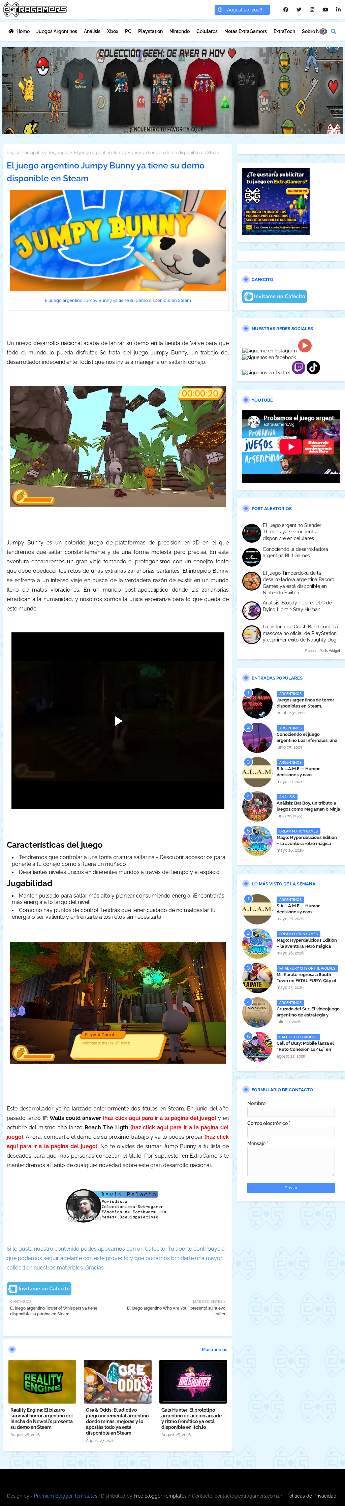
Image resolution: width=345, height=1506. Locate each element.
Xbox (112, 31)
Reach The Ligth (106, 1127)
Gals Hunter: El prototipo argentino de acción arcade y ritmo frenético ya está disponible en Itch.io (191, 1418)
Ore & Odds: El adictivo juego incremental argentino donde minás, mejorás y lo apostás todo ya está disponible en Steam (117, 1421)
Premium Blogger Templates (65, 1496)
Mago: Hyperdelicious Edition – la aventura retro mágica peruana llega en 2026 (307, 843)
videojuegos (56, 152)
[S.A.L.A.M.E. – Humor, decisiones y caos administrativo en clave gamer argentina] (257, 772)
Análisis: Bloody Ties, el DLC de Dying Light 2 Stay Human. (297, 606)
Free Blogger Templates (160, 1496)
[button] (333, 31)
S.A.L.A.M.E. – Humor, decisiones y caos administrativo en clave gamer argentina (308, 778)
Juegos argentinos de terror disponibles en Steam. (305, 703)
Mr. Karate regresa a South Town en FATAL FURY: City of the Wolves (307, 980)
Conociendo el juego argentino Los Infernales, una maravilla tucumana (307, 740)
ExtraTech (284, 31)
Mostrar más (214, 1349)
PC (128, 31)
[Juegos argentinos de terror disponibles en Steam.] (257, 703)
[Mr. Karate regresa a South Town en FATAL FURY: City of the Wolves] (257, 978)
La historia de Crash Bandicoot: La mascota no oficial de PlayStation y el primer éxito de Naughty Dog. (300, 633)
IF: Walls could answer (71, 1118)
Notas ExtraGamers (245, 31)
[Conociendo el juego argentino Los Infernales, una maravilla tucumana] (257, 738)
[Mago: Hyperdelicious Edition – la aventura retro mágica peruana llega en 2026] (257, 841)
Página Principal (23, 152)
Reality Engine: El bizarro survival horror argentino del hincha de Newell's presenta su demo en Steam (41, 1418)
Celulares (207, 31)
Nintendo (179, 31)
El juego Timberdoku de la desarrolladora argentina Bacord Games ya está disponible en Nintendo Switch (299, 583)
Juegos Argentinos (56, 31)
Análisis (92, 31)
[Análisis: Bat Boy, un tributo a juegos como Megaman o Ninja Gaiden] (257, 806)
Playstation (150, 31)
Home (23, 31)
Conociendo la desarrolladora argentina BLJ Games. (295, 552)
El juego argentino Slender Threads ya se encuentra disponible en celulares (292, 532)
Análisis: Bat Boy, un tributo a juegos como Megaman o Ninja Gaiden (308, 809)
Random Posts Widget (322, 651)
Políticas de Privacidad (311, 1496)
